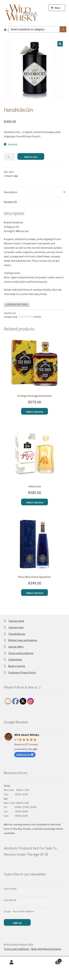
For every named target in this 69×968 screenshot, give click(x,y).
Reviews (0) (10, 202)
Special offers (15, 646)
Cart (53, 959)
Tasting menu (16, 620)
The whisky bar (16, 633)
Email (7, 911)
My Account (11, 962)
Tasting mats (16, 627)
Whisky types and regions (22, 640)
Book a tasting (16, 666)
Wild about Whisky (26, 735)
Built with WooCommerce (46, 949)
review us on (23, 754)
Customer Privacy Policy (22, 672)
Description (10, 192)
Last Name (10, 900)
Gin (16, 175)
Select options (34, 411)
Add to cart (31, 156)
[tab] (34, 192)
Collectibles (15, 659)
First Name (10, 888)
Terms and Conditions (20, 653)
